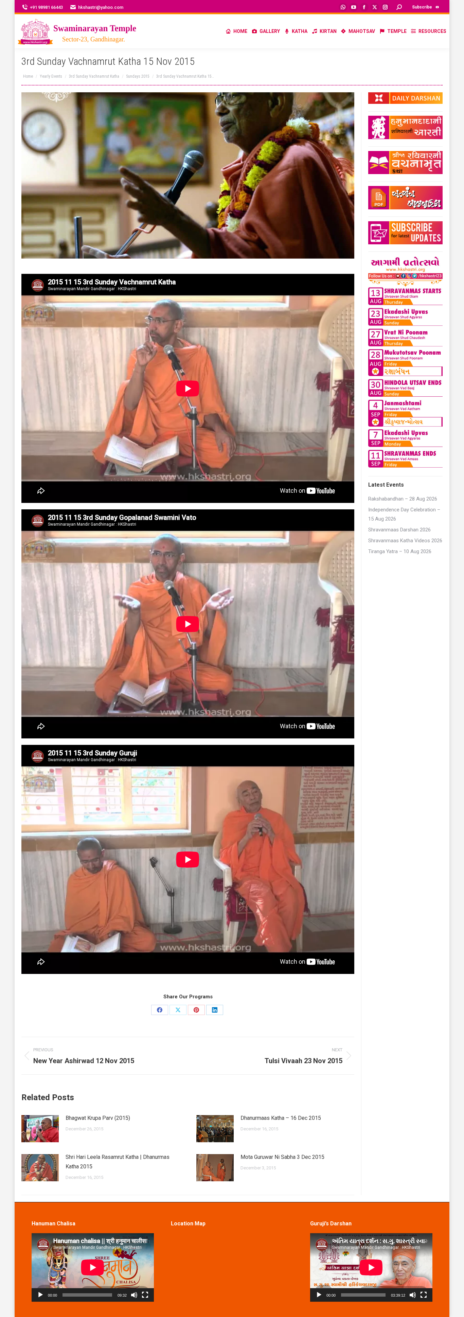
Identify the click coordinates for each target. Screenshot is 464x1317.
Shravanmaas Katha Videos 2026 (405, 541)
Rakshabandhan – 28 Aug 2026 (402, 499)
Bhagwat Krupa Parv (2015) (98, 1118)
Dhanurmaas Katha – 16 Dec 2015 (280, 1118)
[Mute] (134, 1295)
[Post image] (40, 1128)
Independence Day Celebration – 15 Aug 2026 (404, 514)
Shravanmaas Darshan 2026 (399, 530)
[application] (93, 1267)
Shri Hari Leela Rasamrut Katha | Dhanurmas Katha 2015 (117, 1162)
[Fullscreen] (145, 1295)
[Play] (40, 1295)
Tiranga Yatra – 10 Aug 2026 (399, 551)
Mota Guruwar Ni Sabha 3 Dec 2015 (282, 1157)
